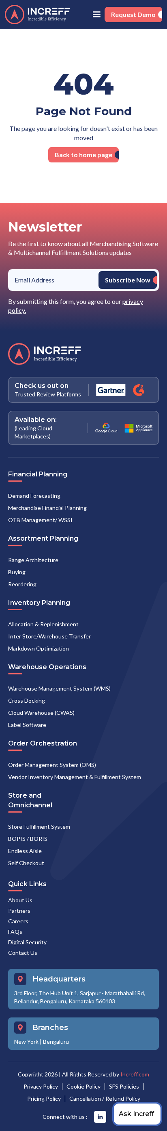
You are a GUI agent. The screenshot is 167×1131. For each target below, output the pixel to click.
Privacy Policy (41, 1086)
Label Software (27, 724)
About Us (20, 900)
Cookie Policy (83, 1086)
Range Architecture (33, 559)
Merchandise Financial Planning (47, 507)
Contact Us (22, 952)
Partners (19, 910)
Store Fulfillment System (39, 826)
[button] (96, 14)
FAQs (15, 931)
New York (26, 1041)
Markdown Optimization (38, 648)
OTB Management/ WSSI (40, 519)
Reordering (22, 584)
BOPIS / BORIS (27, 838)
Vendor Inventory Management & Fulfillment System (74, 776)
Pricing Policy (44, 1098)
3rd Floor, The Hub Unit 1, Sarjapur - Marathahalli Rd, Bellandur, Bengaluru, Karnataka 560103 (79, 997)
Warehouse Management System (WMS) (59, 688)
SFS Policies (124, 1086)
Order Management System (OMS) (52, 764)
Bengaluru (56, 1041)
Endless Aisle (25, 850)
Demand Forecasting (34, 495)
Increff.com (134, 1074)
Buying (17, 572)
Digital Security (27, 942)
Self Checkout (26, 862)
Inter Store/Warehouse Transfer (49, 636)
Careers (18, 921)
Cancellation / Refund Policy (104, 1098)
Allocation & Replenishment (43, 624)
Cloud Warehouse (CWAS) (41, 712)
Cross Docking (26, 700)
